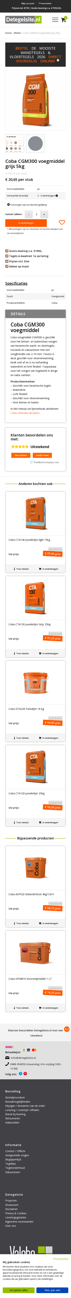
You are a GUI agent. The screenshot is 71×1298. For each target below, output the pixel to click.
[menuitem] (28, 3)
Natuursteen (13, 1172)
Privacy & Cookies (16, 1213)
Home (8, 33)
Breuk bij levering (15, 1114)
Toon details (22, 568)
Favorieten (46, 3)
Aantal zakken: (13, 214)
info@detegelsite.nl (23, 1058)
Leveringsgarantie (15, 1217)
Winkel (17, 33)
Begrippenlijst (13, 1159)
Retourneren (13, 1118)
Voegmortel (58, 296)
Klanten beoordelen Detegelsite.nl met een (35, 1030)
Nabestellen (12, 1122)
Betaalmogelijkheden (17, 1101)
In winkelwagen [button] (50, 568)
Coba (54, 302)
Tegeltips (10, 1163)
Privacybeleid (60, 1259)
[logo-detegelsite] (23, 19)
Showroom (11, 1205)
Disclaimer (11, 1209)
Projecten (11, 1200)
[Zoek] (44, 19)
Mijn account (27, 3)
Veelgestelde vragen (17, 1155)
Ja (53, 290)
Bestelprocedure (15, 1097)
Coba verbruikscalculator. (25, 413)
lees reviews (21, 455)
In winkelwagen (26, 222)
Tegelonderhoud (15, 1167)
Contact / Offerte (15, 1151)
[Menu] (53, 19)
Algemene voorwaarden (19, 1221)
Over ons (10, 1225)
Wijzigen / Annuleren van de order (25, 1106)
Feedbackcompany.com (46, 462)
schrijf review (42, 455)
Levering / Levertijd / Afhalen (22, 1110)
